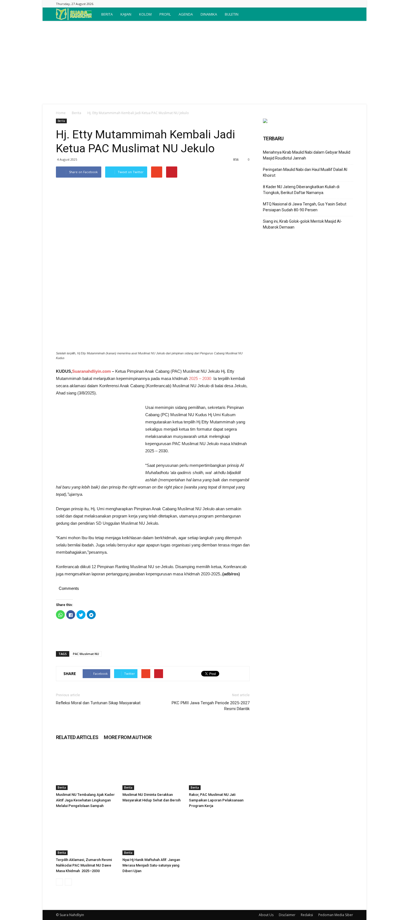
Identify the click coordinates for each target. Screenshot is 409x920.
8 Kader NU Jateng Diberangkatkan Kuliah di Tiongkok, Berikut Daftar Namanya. (301, 190)
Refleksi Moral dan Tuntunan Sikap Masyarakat (98, 702)
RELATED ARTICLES (77, 737)
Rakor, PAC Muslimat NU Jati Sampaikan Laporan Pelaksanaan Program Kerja (216, 800)
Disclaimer (287, 914)
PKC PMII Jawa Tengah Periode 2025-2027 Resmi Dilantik (211, 705)
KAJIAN (125, 14)
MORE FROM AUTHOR (127, 737)
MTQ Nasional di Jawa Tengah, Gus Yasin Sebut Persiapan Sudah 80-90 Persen (304, 207)
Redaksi (307, 914)
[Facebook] (349, 4)
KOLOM (145, 14)
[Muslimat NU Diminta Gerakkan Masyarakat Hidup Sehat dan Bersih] (152, 769)
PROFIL (165, 14)
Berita (76, 113)
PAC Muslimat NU (86, 654)
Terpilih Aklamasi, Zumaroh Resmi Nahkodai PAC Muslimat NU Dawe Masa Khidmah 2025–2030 (84, 865)
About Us (266, 914)
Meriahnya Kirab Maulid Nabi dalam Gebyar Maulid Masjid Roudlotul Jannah (306, 155)
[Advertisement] (204, 63)
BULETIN (231, 14)
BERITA (107, 14)
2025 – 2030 (200, 378)
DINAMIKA (209, 14)
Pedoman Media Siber (335, 914)
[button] (346, 14)
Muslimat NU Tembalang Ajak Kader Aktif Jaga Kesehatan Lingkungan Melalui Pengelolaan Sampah (85, 800)
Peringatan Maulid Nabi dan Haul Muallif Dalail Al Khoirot (305, 172)
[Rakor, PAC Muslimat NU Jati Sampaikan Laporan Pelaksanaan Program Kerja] (219, 769)
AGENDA (186, 14)
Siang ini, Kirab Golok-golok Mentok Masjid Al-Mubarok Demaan (302, 224)
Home (61, 113)
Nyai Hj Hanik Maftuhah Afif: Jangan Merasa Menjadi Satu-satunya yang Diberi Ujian (151, 865)
